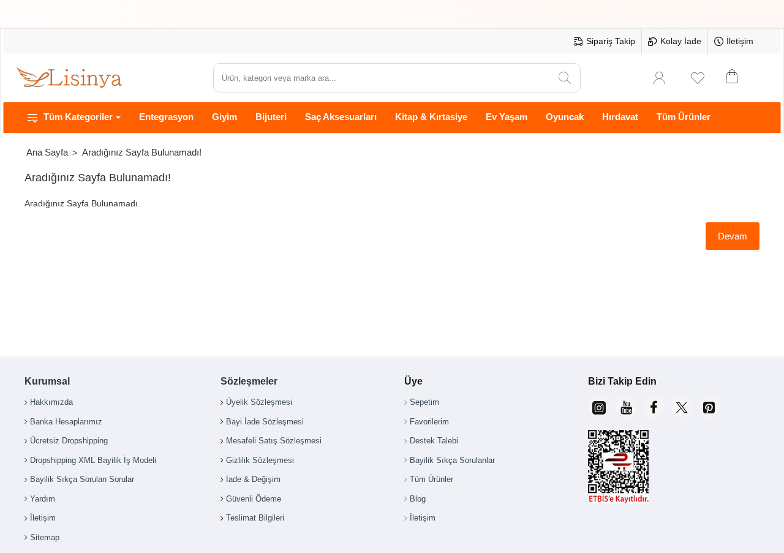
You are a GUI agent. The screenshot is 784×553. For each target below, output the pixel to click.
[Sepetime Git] (740, 78)
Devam (732, 236)
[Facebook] (654, 407)
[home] (46, 152)
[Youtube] (626, 407)
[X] (681, 407)
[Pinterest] (709, 407)
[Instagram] (598, 407)
